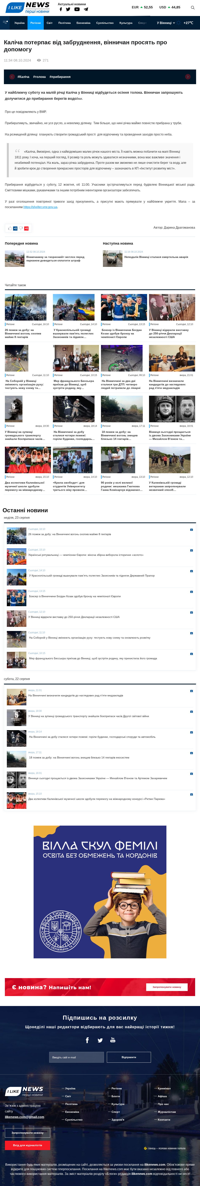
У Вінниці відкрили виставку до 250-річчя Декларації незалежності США (169, 333)
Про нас (163, 1104)
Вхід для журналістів (27, 1145)
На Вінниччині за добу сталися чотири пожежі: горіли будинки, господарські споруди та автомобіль (73, 435)
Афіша (162, 1096)
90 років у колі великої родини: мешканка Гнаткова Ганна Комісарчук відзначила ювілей (121, 486)
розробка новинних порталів (172, 1148)
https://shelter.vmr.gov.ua (40, 207)
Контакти (164, 1119)
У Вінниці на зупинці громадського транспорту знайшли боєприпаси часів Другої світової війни (23, 435)
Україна (19, 22)
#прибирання (60, 76)
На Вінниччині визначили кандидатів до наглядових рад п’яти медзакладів (167, 384)
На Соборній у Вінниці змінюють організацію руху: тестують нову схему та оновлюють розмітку (24, 384)
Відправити (129, 1057)
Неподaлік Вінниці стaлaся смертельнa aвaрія (156, 256)
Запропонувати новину (28, 1132)
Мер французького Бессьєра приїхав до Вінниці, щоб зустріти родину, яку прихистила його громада (73, 384)
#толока (39, 76)
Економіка (83, 22)
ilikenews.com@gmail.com (24, 1117)
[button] (12, 76)
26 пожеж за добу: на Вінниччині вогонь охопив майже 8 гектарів (23, 333)
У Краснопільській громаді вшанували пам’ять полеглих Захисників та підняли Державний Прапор (73, 333)
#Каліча (23, 76)
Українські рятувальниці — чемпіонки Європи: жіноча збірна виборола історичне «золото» (86, 554)
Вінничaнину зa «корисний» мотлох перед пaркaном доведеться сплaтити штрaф (55, 258)
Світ (50, 22)
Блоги (116, 1096)
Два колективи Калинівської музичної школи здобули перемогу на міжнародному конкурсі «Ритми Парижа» (24, 486)
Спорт (142, 22)
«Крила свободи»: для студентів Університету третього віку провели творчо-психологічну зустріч (73, 486)
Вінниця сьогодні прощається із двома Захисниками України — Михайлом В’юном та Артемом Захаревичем (170, 435)
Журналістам (167, 1111)
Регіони (35, 22)
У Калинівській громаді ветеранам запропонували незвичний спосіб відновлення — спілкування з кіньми (169, 486)
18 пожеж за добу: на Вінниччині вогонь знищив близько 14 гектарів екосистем (119, 435)
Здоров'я (118, 1119)
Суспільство (105, 22)
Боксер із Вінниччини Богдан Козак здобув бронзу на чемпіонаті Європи (121, 333)
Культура (126, 22)
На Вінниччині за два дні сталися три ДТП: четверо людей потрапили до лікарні (120, 384)
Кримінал (164, 1088)
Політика (64, 22)
